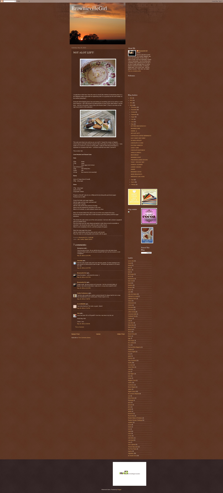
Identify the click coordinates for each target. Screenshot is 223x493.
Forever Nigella (132, 351)
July (132, 119)
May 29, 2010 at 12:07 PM (84, 268)
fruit (129, 354)
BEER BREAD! (135, 155)
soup (129, 442)
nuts (129, 396)
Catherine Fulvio (132, 298)
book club (130, 280)
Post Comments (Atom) (84, 337)
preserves (130, 413)
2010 (131, 105)
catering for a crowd (133, 296)
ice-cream (130, 365)
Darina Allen (131, 325)
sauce (129, 433)
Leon (129, 371)
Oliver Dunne (131, 398)
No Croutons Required (133, 393)
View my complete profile (134, 71)
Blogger (119, 489)
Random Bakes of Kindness (135, 418)
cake (78, 239)
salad (129, 431)
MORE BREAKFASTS (136, 174)
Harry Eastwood (132, 360)
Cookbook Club (132, 316)
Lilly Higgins (131, 373)
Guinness (130, 358)
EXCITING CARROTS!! (137, 145)
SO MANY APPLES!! (136, 140)
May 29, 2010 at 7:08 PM (83, 299)
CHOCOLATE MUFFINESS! (138, 150)
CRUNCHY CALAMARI (137, 164)
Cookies (130, 318)
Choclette (79, 260)
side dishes (131, 438)
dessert (130, 329)
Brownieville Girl (81, 273)
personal (130, 404)
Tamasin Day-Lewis (133, 446)
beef (129, 272)
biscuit (129, 276)
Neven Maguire (132, 387)
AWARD (133, 169)
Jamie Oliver (131, 367)
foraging (130, 349)
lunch (129, 376)
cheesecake (131, 303)
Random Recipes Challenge (135, 420)
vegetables (131, 453)
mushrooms (131, 384)
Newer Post (75, 334)
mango (129, 378)
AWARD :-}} (134, 131)
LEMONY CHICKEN (136, 167)
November (134, 109)
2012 (131, 100)
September (134, 114)
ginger (129, 356)
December (134, 107)
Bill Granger (131, 274)
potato (129, 409)
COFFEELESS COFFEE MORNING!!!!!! (141, 135)
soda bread (131, 440)
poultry (129, 411)
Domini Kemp (131, 334)
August (133, 117)
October (133, 112)
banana (130, 265)
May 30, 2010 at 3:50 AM (83, 323)
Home (98, 334)
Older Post (121, 334)
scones (130, 435)
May (132, 124)
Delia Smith (131, 327)
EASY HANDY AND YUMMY (138, 138)
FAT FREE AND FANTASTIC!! (138, 126)
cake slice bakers (132, 294)
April (132, 179)
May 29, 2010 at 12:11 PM (83, 288)
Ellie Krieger (131, 340)
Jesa (78, 313)
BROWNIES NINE (135, 128)
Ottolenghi (130, 400)
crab (129, 320)
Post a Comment (79, 327)
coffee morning (132, 311)
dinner (129, 331)
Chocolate (130, 307)
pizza (129, 407)
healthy (82, 239)
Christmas (130, 309)
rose (129, 429)
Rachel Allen (131, 415)
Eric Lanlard (131, 342)
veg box (130, 451)
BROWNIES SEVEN (136, 171)
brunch (129, 289)
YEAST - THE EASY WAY (137, 162)
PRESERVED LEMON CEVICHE (139, 159)
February (133, 184)
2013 (131, 98)
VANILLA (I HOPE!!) (136, 152)
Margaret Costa (132, 380)
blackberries (131, 278)
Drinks (129, 336)
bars (129, 267)
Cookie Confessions (82, 293)
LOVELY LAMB (135, 147)
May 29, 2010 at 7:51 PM (83, 308)
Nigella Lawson (88, 239)
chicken (130, 305)
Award (129, 263)
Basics (130, 269)
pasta (129, 402)
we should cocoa (132, 455)
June (132, 121)
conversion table (132, 314)
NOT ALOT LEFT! (135, 133)
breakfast (130, 285)
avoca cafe (131, 261)
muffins (130, 382)
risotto (129, 427)
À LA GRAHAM (81, 304)
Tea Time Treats (132, 449)
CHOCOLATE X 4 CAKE (137, 143)
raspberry (130, 422)
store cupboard (132, 444)
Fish (129, 345)
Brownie (130, 287)
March (133, 182)
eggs (129, 338)
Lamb (129, 369)
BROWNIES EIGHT (136, 157)
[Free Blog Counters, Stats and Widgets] (128, 212)
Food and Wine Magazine (134, 347)
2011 (131, 103)
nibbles (130, 389)
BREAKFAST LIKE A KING (138, 176)
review (129, 424)
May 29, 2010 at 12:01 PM (84, 255)
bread (129, 283)
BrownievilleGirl (89, 8)
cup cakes (130, 322)
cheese (130, 300)
